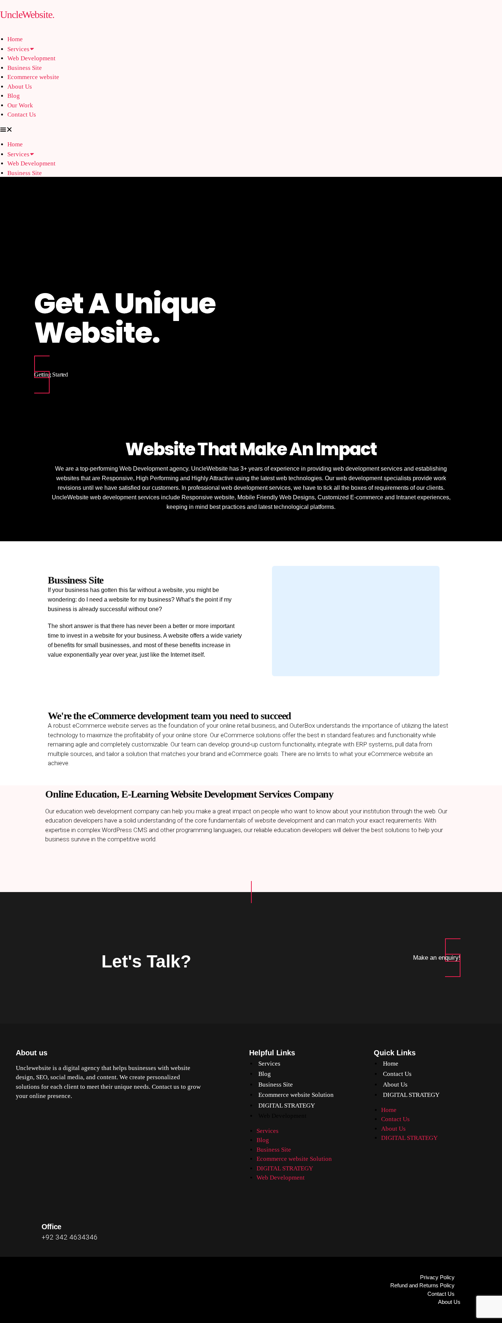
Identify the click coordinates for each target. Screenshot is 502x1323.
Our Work (20, 105)
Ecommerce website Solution (296, 1094)
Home (15, 39)
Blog (13, 95)
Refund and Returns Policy (422, 1285)
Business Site (24, 67)
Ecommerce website (33, 77)
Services (18, 49)
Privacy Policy (437, 1277)
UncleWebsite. (27, 14)
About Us (19, 86)
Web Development (31, 58)
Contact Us (21, 114)
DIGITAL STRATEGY (286, 1105)
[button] (251, 130)
